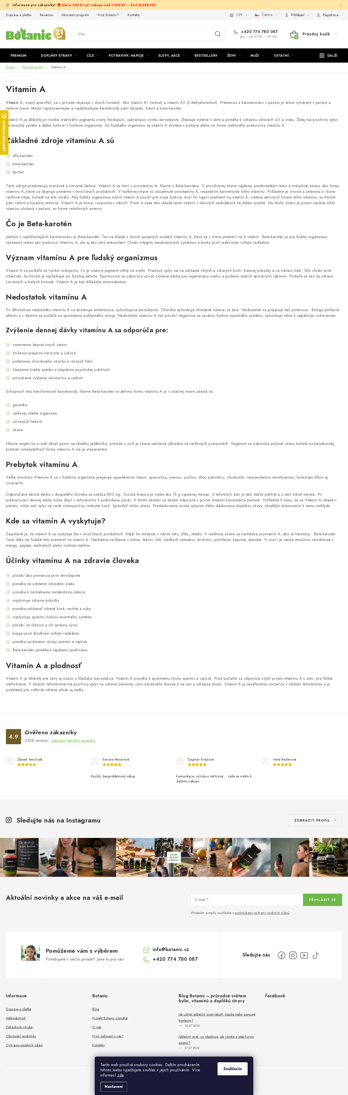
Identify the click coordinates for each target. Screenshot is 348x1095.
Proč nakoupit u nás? (108, 1036)
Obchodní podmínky (21, 1036)
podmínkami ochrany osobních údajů (262, 912)
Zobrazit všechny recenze (73, 740)
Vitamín (12, 102)
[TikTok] (315, 955)
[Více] (328, 55)
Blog (95, 1009)
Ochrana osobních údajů (24, 1045)
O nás (96, 1027)
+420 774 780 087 (259, 31)
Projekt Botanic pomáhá (110, 1018)
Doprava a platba (18, 15)
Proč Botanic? (108, 15)
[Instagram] (293, 955)
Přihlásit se (322, 899)
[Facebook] (281, 955)
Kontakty (134, 15)
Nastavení (114, 1086)
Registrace (330, 15)
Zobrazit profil (312, 820)
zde (120, 1075)
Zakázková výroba (19, 1027)
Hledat (217, 34)
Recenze (46, 15)
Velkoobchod (16, 1018)
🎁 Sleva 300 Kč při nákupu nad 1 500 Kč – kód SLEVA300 (106, 5)
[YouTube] (304, 955)
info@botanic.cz (171, 949)
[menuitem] (21, 55)
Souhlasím (232, 1069)
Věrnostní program (75, 15)
